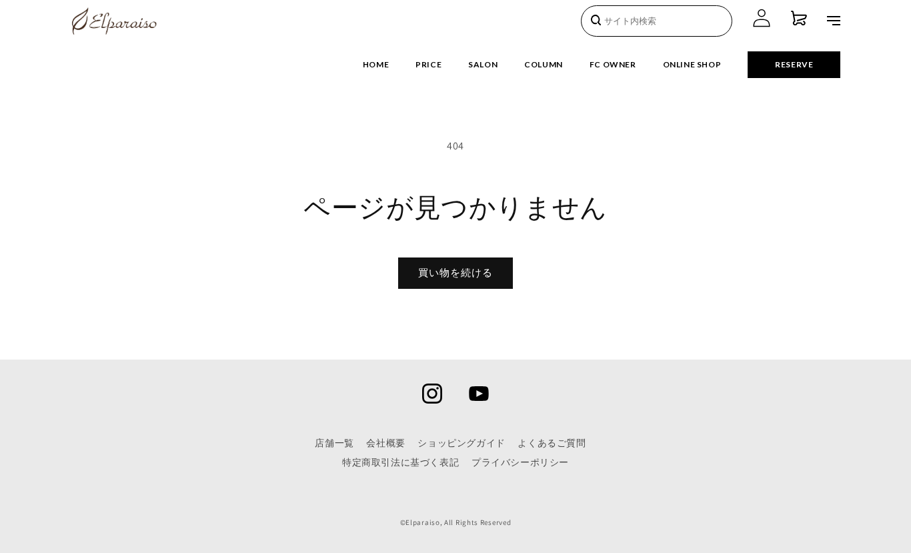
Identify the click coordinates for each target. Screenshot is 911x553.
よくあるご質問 (552, 443)
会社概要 (385, 443)
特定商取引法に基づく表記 (400, 462)
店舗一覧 (334, 443)
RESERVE (794, 64)
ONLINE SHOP (692, 64)
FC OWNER (613, 64)
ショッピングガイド (461, 443)
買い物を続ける (455, 272)
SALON (483, 64)
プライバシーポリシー (520, 462)
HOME (376, 64)
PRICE (428, 64)
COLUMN (543, 64)
